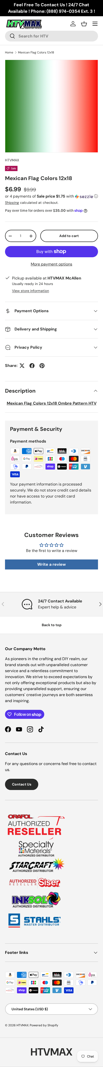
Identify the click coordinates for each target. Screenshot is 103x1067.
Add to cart (69, 236)
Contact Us (21, 784)
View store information (30, 290)
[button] (51, 196)
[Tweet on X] (22, 366)
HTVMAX (12, 160)
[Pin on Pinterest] (42, 366)
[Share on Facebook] (32, 366)
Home (9, 52)
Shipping (12, 202)
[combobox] (51, 36)
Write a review (51, 564)
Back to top (52, 625)
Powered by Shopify (44, 1025)
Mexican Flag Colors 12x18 (36, 52)
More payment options (51, 264)
